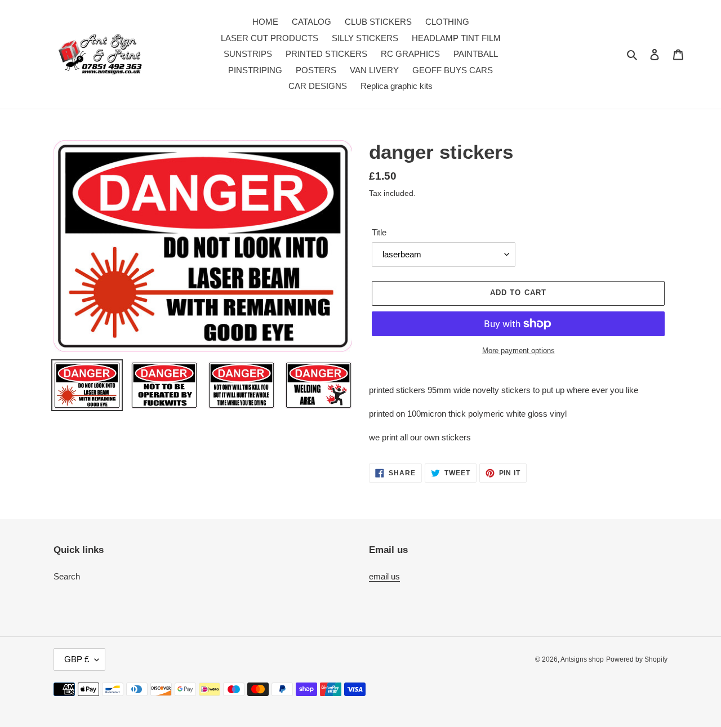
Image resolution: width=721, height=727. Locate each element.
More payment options (518, 350)
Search (67, 576)
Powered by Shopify (636, 659)
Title (379, 232)
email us (384, 576)
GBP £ (76, 659)
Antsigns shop (582, 659)
